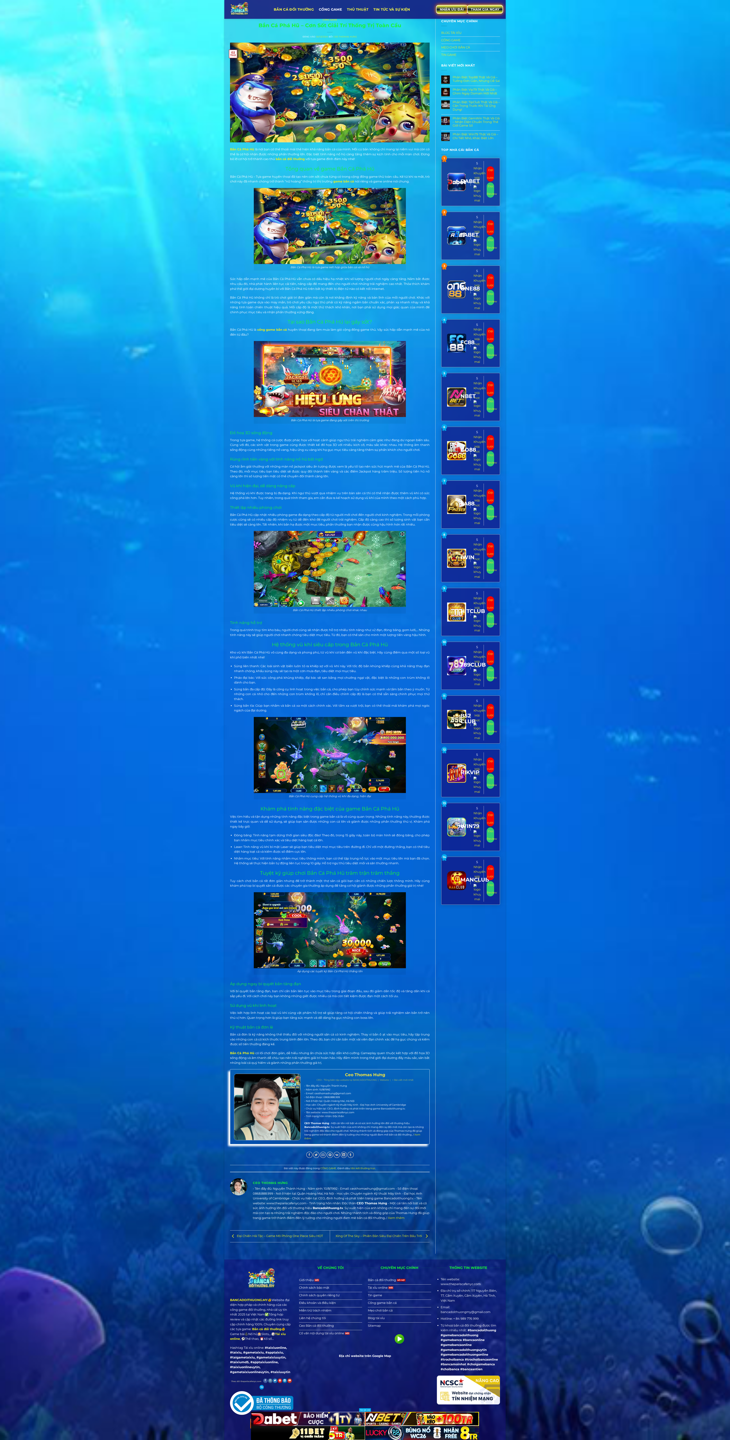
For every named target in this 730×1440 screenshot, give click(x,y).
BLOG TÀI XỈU (451, 33)
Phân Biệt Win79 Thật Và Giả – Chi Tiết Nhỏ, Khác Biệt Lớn (475, 136)
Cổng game (330, 9)
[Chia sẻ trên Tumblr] (351, 1155)
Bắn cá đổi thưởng (294, 9)
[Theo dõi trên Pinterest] (280, 1380)
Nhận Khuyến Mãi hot (480, 176)
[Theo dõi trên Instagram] (270, 1380)
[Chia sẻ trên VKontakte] (337, 1155)
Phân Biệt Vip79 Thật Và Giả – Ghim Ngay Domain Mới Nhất (475, 91)
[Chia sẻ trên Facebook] (309, 1155)
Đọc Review (490, 190)
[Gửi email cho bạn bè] (323, 1155)
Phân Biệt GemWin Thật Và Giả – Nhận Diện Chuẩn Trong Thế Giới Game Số (476, 122)
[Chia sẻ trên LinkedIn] (344, 1155)
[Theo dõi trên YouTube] (289, 1380)
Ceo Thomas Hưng (345, 36)
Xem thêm (396, 1218)
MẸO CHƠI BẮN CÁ (455, 47)
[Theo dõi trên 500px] (261, 1387)
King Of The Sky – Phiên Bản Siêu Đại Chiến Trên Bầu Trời (380, 1236)
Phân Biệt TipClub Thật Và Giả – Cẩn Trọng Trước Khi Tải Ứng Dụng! (476, 105)
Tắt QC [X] (365, 1410)
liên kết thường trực (363, 1168)
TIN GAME (448, 55)
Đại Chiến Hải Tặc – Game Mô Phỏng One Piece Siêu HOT (279, 1236)
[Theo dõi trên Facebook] (265, 1380)
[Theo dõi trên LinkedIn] (284, 1380)
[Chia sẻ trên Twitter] (316, 1155)
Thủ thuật (357, 9)
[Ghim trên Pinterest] (330, 1155)
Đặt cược (490, 173)
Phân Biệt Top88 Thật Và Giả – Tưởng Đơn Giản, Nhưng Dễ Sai (476, 79)
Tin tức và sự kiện (391, 9)
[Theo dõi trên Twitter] (275, 1380)
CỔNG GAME (330, 19)
